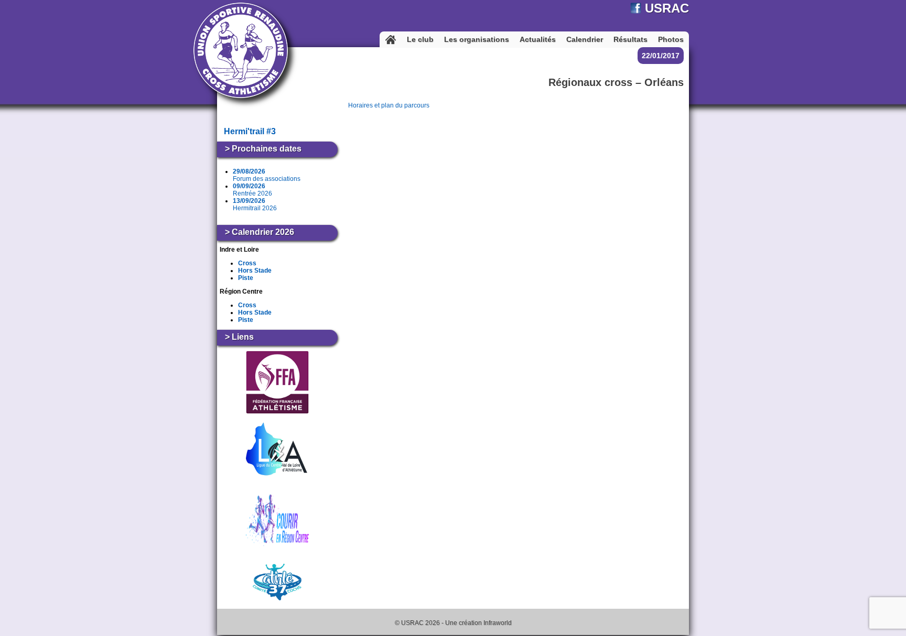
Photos (671, 39)
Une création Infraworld (478, 623)
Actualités (538, 39)
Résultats (630, 39)
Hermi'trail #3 (250, 131)
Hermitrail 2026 (255, 204)
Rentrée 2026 (252, 189)
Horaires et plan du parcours (388, 105)
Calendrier (584, 39)
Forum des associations (266, 175)
